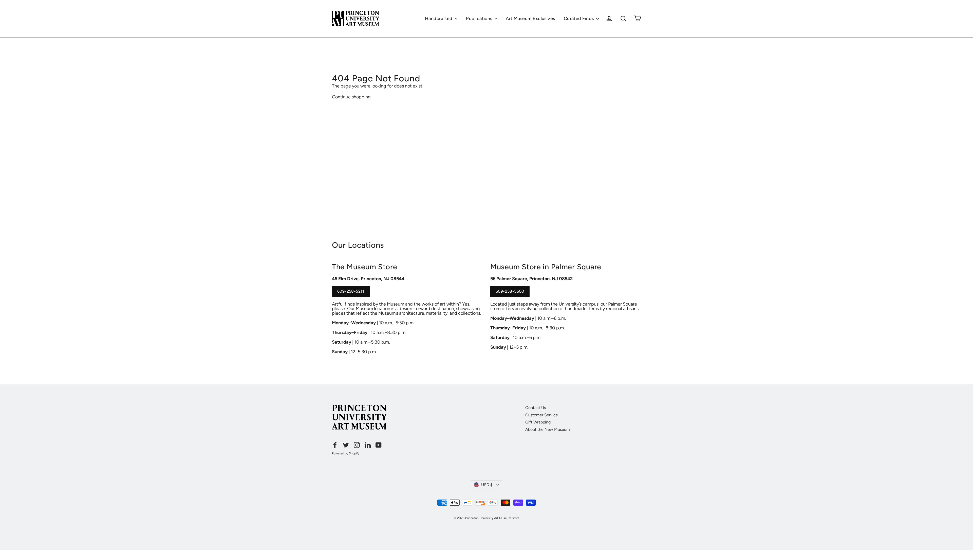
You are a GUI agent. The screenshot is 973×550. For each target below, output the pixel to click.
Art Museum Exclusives (530, 18)
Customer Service (541, 415)
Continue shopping (351, 97)
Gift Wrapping (538, 422)
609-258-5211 (350, 293)
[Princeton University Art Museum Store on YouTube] (379, 445)
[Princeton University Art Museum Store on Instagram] (357, 445)
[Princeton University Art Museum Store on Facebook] (335, 445)
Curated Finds (579, 18)
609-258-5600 (510, 293)
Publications (479, 18)
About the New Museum (547, 429)
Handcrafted (439, 18)
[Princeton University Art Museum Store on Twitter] (346, 445)
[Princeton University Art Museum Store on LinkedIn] (368, 445)
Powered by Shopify (345, 453)
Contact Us (535, 407)
